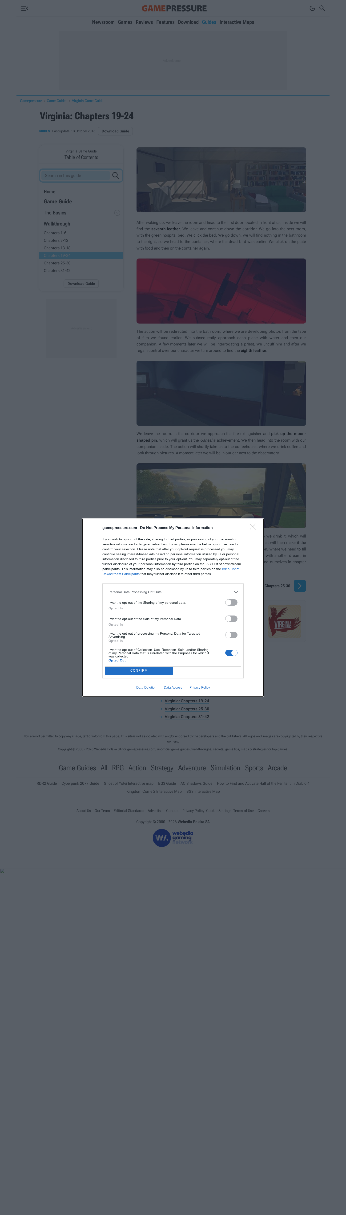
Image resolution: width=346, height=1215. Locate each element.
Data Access (173, 687)
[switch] (231, 602)
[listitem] (173, 592)
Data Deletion (146, 687)
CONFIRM (139, 670)
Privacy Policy (199, 687)
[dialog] (173, 607)
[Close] (254, 528)
